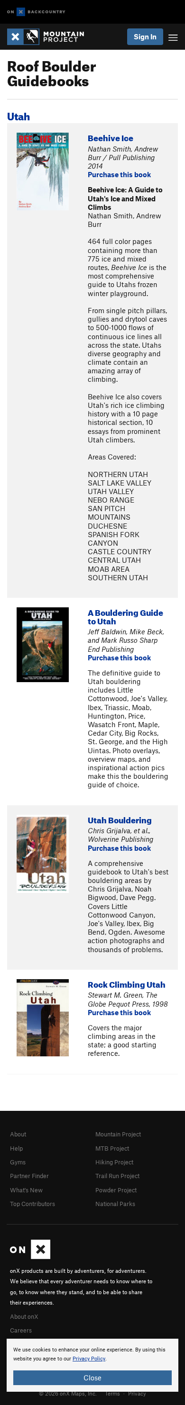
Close (92, 1377)
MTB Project (112, 1148)
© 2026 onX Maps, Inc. (68, 1393)
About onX (24, 1316)
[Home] (50, 36)
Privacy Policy (89, 1359)
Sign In (145, 36)
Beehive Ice (110, 136)
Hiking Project (114, 1162)
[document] (92, 1365)
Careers (21, 1330)
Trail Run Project (117, 1176)
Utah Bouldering (120, 818)
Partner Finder (29, 1176)
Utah (18, 114)
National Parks (115, 1203)
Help (16, 1148)
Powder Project (116, 1190)
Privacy (137, 1393)
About (18, 1134)
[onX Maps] (30, 1257)
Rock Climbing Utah (127, 983)
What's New (26, 1190)
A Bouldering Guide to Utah (125, 615)
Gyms (18, 1162)
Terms (112, 1393)
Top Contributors (32, 1203)
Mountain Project (118, 1134)
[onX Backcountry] (36, 12)
